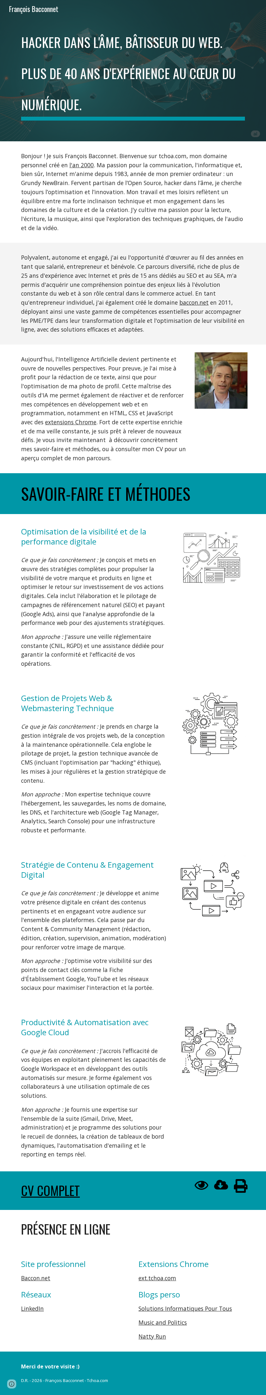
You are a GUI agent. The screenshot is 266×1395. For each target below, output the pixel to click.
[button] (11, 1384)
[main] (133, 70)
